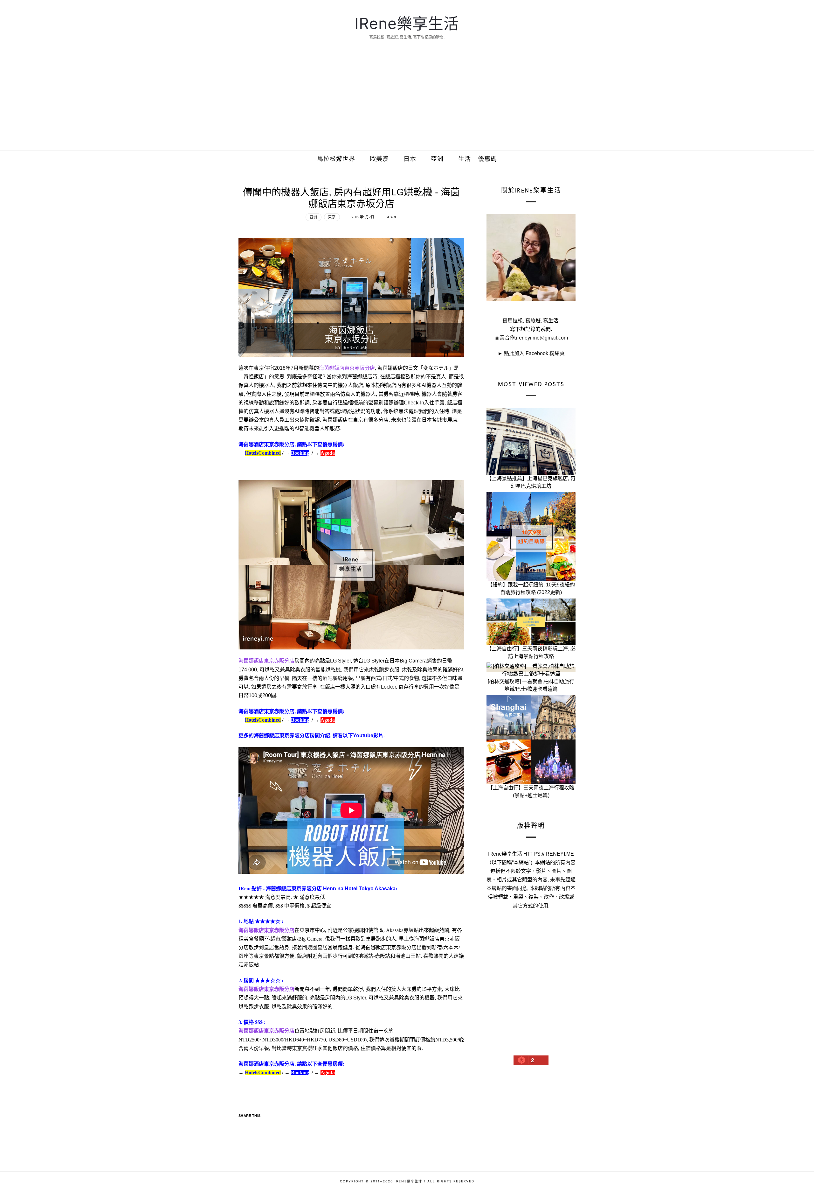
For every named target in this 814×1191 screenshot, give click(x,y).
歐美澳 (379, 159)
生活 (464, 159)
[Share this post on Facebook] (244, 1126)
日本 (410, 159)
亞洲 (437, 159)
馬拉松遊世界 (336, 159)
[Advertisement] (407, 102)
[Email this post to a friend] (282, 1126)
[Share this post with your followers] (257, 1126)
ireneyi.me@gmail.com (542, 337)
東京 (332, 217)
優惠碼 (487, 159)
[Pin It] (269, 1126)
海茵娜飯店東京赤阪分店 (347, 368)
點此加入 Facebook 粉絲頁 (534, 353)
